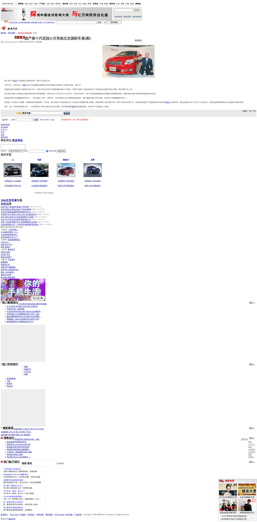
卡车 (48, 4)
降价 (85, 4)
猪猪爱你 (4, 262)
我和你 (7, 247)
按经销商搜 (137, 17)
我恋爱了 (8, 257)
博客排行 (9, 438)
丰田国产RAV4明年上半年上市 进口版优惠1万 (19, 214)
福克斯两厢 (11, 378)
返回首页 (4, 137)
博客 (122, 4)
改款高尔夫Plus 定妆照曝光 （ (18, 457)
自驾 (132, 4)
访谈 (35, 4)
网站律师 (49, 515)
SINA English (59, 515)
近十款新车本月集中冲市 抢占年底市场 (22, 306)
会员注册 (69, 515)
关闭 (2, 135)
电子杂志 (19, 227)
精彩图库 (8, 428)
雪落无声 (4, 267)
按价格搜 (118, 17)
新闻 (13, 120)
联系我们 (31, 515)
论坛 (118, 4)
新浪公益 (11, 227)
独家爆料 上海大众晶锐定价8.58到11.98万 (23, 319)
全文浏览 (4, 127)
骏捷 (26, 367)
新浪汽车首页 (7, 4)
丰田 (24, 85)
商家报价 (43, 186)
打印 (2, 132)
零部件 (58, 4)
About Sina (14, 515)
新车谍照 (11, 33)
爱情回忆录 (5, 265)
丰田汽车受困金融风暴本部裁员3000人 (16, 212)
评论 (31, 4)
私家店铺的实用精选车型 (16, 442)
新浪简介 (4, 515)
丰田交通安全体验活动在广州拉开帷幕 (16, 209)
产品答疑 (78, 515)
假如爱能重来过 (14, 240)
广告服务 (22, 515)
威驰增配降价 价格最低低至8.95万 (20, 322)
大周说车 (251, 452)
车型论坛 (17, 186)
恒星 (2, 247)
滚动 (26, 4)
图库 (89, 4)
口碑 (127, 4)
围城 (2, 257)
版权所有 (11, 519)
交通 (101, 4)
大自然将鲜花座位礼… (10, 235)
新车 (75, 4)
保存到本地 (5, 125)
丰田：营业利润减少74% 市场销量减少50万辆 (19, 222)
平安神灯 (11, 260)
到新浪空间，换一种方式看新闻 (74, 120)
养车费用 (11, 435)
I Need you (5, 242)
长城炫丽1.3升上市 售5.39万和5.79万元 (16, 432)
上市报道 (17, 181)
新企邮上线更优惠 (8, 277)
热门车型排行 (10, 364)
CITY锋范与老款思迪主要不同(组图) (32, 304)
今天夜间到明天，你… (10, 232)
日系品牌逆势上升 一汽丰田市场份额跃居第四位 (20, 224)
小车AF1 (251, 444)
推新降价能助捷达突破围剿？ (18, 449)
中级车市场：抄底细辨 (16, 309)
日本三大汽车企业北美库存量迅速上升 (16, 219)
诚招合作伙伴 (6, 275)
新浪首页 (138, 40)
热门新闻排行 (10, 302)
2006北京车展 (9, 200)
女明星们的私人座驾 (15, 454)
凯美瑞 (9, 384)
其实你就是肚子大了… (10, 237)
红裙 (2, 244)
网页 (6, 120)
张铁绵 (251, 457)
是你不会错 (5, 252)
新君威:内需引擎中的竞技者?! (18, 447)
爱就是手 (11, 249)
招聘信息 (40, 515)
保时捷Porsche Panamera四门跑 (18, 444)
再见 (8, 254)
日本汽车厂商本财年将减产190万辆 (14, 207)
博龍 (250, 454)
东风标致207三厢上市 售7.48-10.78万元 (29, 429)
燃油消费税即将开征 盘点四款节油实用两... (24, 316)
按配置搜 (127, 17)
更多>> (252, 303)
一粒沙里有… (13, 230)
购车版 (3, 33)
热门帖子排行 (12, 461)
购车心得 (61, 186)
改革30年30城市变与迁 (10, 270)
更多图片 (8, 181)
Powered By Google (47, 120)
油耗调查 (4, 435)
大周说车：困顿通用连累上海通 (19, 452)
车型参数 (8, 186)
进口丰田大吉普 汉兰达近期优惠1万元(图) (17, 217)
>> (16, 4)
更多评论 (17, 140)
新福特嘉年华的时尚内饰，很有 (26, 439)
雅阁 (26, 374)
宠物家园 (11, 267)
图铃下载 (4, 227)
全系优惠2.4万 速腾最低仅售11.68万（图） (23, 314)
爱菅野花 (244, 439)
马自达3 (10, 386)
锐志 (167, 102)
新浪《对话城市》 (8, 272)
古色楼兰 (251, 449)
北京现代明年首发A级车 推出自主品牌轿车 (24, 311)
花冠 (15, 81)
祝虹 (250, 447)
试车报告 (43, 181)
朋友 (250, 442)
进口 (80, 4)
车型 (71, 4)
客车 (52, 4)
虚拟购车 (27, 435)
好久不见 (8, 244)
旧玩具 (3, 254)
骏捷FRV (27, 369)
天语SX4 (27, 372)
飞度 (8, 381)
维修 (106, 4)
